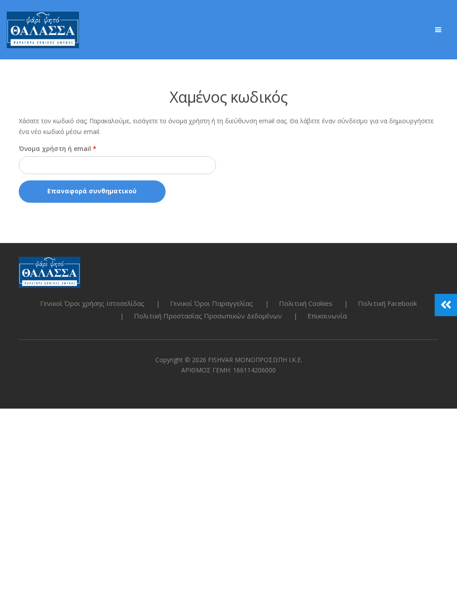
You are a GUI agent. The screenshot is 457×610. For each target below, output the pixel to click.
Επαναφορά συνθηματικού (92, 191)
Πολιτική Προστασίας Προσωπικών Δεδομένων (208, 315)
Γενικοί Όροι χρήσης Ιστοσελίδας (92, 303)
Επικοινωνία (327, 315)
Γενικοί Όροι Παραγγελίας (211, 303)
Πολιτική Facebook (387, 303)
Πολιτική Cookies (305, 303)
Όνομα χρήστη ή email (76, 148)
